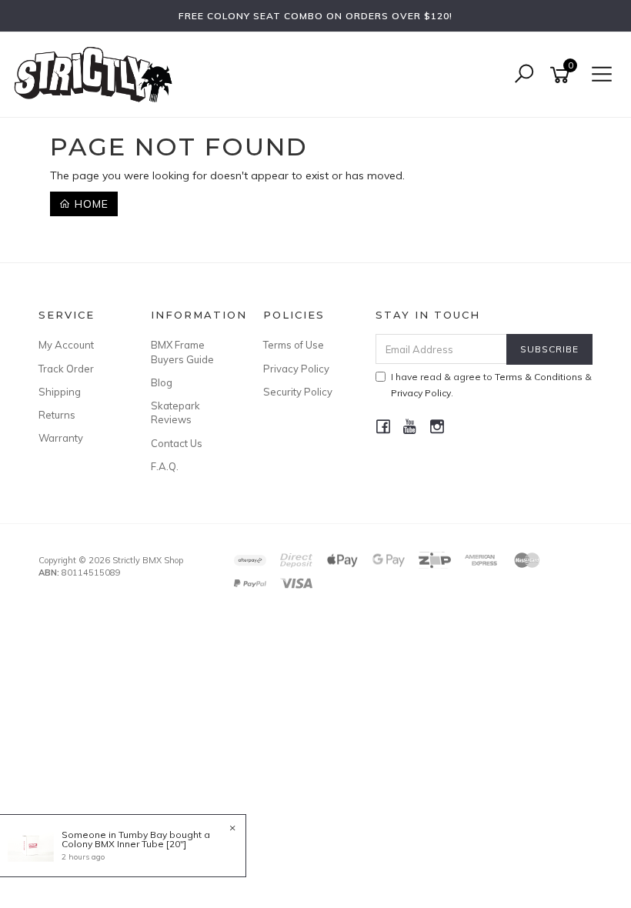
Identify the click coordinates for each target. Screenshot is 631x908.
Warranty (60, 438)
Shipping (59, 392)
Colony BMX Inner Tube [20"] (124, 844)
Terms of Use (293, 345)
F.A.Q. (165, 466)
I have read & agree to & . (491, 385)
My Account (66, 345)
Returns (56, 415)
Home (90, 204)
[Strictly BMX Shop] (97, 74)
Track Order (66, 368)
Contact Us (176, 443)
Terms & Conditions (539, 376)
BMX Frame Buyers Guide (182, 352)
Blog (161, 382)
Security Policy (297, 392)
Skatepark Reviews (175, 412)
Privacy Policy (296, 368)
